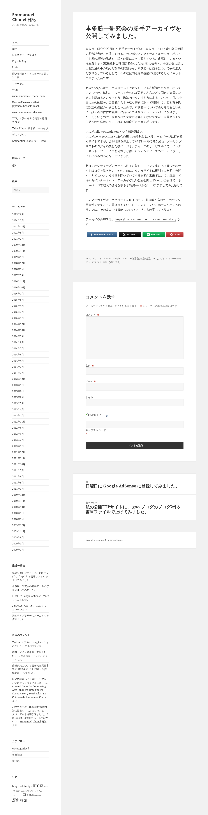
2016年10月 (18, 287)
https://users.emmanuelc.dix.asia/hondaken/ (145, 219)
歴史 (15, 800)
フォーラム (18, 83)
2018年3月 (18, 269)
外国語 (30, 795)
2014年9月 (18, 336)
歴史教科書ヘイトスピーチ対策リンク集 (30, 75)
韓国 (23, 800)
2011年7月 (18, 470)
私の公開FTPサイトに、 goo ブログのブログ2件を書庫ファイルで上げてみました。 (30, 576)
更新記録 (17, 754)
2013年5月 (18, 403)
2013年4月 (18, 409)
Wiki (15, 89)
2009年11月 (18, 531)
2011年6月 (18, 476)
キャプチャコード (96, 430)
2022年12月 (18, 226)
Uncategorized (20, 748)
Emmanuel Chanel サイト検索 (29, 141)
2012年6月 (18, 427)
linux (38, 785)
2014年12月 (18, 324)
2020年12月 (18, 244)
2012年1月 (18, 446)
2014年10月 (18, 330)
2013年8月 (18, 391)
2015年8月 (18, 299)
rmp (46, 786)
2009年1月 (18, 549)
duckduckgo (25, 786)
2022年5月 (18, 232)
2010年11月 (18, 501)
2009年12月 (18, 525)
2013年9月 (18, 385)
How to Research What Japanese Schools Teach (26, 104)
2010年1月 (18, 519)
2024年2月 (18, 220)
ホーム (15, 42)
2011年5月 (18, 482)
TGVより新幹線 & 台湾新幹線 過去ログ (30, 120)
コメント (92, 314)
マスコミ (15, 795)
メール (91, 381)
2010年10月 (18, 507)
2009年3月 (18, 543)
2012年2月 (18, 440)
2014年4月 (18, 360)
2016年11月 (18, 281)
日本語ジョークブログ (24, 55)
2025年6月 (18, 214)
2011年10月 (18, 464)
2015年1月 (18, 318)
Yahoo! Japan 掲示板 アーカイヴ (30, 128)
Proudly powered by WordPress (104, 540)
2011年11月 (18, 458)
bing (14, 786)
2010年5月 (18, 513)
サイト (89, 397)
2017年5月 (18, 275)
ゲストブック (19, 134)
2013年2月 (18, 415)
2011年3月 (18, 488)
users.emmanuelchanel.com (28, 96)
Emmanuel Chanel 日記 (24, 17)
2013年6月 (18, 397)
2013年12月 (18, 379)
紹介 (14, 48)
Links (15, 67)
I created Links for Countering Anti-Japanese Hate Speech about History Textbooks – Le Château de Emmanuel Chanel (30, 690)
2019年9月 (18, 257)
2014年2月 (18, 373)
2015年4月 (18, 305)
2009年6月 (18, 537)
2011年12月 (18, 452)
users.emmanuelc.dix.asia (27, 112)
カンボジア (25, 791)
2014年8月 (18, 342)
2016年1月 (18, 293)
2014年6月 (18, 354)
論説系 (15, 760)
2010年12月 (18, 494)
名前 (90, 365)
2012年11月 (18, 421)
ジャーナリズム (36, 791)
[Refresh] (107, 415)
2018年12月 (18, 263)
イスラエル (16, 791)
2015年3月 (18, 312)
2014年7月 (18, 348)
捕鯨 (36, 795)
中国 (22, 795)
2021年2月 (18, 238)
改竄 (40, 795)
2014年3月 (18, 366)
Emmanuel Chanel (116, 258)
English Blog (19, 61)
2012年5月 (18, 433)
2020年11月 (18, 251)
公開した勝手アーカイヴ (123, 49)
